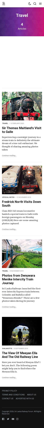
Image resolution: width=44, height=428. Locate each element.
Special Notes (8, 197)
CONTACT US (7, 398)
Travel (5, 123)
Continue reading (8, 155)
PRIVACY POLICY (9, 391)
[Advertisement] (22, 62)
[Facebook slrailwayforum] (3, 419)
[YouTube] (13, 419)
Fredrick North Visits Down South (21, 203)
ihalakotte (7, 348)
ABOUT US (31, 395)
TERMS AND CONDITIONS (13, 395)
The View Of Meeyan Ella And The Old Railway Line (20, 355)
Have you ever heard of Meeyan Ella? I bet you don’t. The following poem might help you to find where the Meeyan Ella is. (21, 367)
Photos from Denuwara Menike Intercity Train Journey (18, 279)
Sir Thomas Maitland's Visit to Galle (21, 130)
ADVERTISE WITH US (25, 398)
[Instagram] (17, 419)
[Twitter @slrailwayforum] (8, 419)
